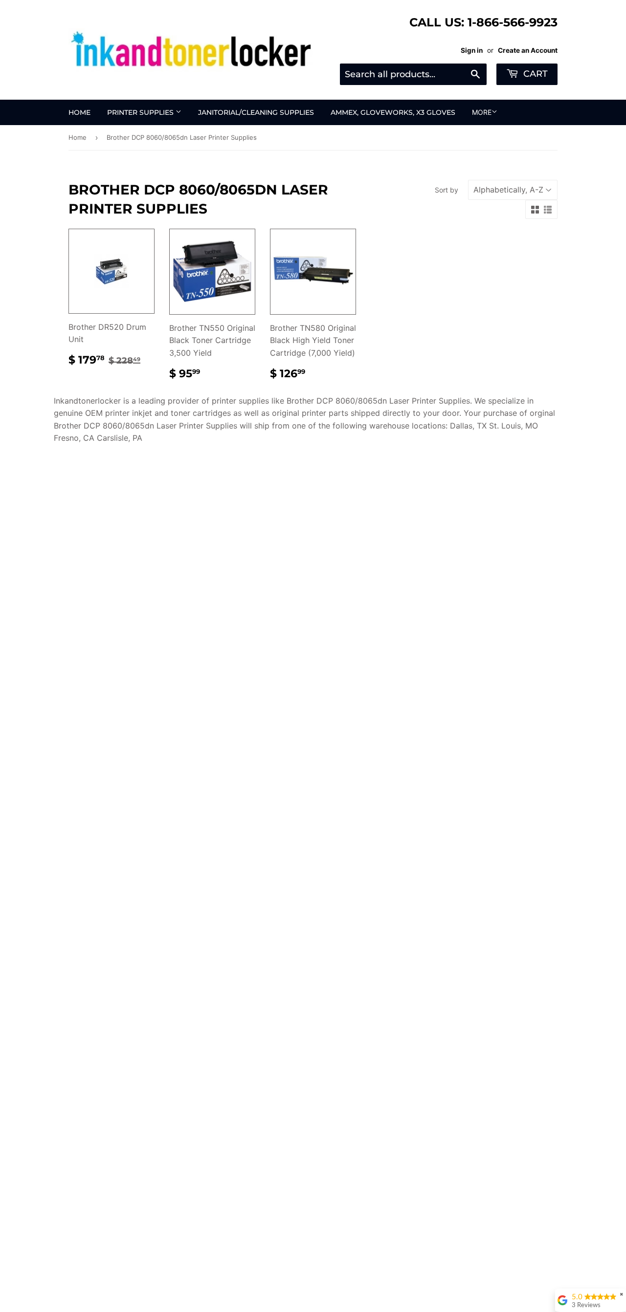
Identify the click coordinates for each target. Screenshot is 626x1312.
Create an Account (528, 50)
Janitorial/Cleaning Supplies (256, 112)
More (482, 112)
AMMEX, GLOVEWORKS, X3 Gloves (393, 112)
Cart (534, 73)
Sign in (472, 50)
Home (79, 112)
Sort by (446, 190)
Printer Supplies (141, 112)
